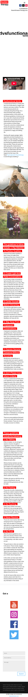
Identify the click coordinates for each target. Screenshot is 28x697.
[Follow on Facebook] (20, 5)
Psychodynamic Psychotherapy (15, 155)
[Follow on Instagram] (26, 5)
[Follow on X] (23, 5)
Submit (21, 674)
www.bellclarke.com (14, 696)
